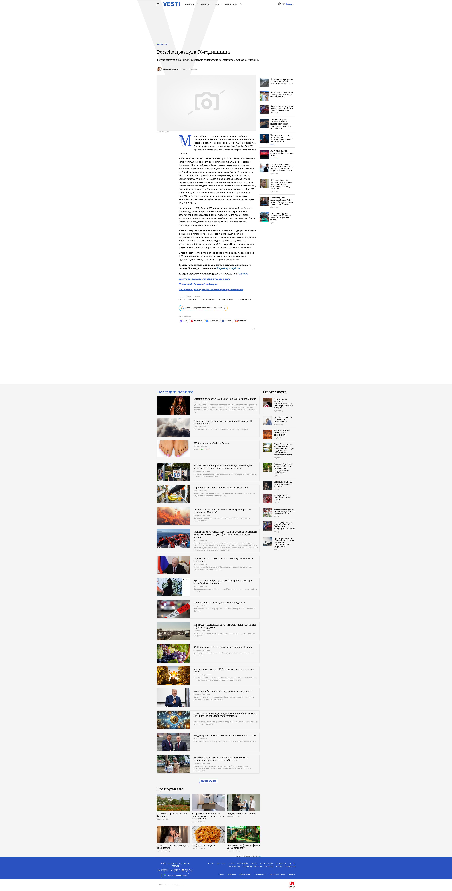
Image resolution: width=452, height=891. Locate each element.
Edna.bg (279, 866)
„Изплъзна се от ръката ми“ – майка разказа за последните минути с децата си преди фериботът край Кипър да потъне (225, 534)
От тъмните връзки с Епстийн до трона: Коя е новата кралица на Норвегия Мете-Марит (282, 167)
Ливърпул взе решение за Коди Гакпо (282, 497)
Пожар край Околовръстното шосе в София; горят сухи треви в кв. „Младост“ (223, 511)
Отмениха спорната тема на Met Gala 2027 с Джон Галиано (225, 398)
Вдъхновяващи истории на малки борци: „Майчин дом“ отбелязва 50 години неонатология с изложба (223, 466)
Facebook (228, 321)
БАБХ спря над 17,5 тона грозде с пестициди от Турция (223, 646)
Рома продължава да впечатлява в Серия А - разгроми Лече (284, 511)
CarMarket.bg (281, 863)
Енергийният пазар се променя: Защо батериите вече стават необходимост (281, 138)
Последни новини (175, 392)
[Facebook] (295, 877)
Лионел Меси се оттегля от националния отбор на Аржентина (281, 94)
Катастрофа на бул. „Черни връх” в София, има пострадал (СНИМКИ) (284, 525)
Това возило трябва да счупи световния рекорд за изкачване (211, 289)
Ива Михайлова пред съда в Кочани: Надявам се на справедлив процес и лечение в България (221, 759)
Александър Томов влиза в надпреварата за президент (223, 691)
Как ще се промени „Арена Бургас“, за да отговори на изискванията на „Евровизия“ (284, 542)
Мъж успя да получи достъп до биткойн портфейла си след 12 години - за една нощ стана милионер (225, 714)
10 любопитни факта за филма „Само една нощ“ (243, 846)
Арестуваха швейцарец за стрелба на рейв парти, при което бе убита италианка (223, 581)
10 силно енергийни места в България (172, 814)
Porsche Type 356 (208, 299)
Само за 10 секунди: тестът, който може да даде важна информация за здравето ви (283, 468)
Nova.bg (254, 863)
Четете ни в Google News (177, 875)
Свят (217, 4)
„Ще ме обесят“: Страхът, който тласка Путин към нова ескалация (223, 559)
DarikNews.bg (242, 863)
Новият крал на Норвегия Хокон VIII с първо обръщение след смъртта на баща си (281, 200)
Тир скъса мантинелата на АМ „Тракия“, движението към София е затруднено (225, 626)
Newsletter (198, 321)
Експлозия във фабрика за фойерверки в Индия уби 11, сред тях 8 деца (223, 422)
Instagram (243, 273)
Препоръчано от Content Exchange (247, 856)
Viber (185, 321)
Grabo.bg (258, 866)
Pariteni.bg (268, 866)
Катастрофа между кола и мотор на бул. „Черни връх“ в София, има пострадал (281, 109)
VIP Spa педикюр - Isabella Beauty (211, 443)
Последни (189, 4)
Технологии (162, 44)
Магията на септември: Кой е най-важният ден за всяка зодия (224, 670)
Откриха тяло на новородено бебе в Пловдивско (219, 602)
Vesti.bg (171, 4)
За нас (221, 874)
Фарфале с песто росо (203, 845)
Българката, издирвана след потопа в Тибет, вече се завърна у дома (281, 81)
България (204, 4)
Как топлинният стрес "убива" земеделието (282, 432)
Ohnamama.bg (234, 866)
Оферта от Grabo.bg (200, 446)
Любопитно (230, 4)
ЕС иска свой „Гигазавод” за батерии (198, 284)
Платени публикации (277, 874)
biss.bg (272, 144)
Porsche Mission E (226, 299)
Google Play (222, 268)
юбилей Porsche (244, 299)
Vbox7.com (220, 863)
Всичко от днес (208, 781)
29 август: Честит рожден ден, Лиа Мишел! (173, 846)
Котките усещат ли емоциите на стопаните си (283, 419)
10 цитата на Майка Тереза (241, 813)
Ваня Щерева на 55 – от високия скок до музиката (283, 484)
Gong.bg (231, 863)
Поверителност (260, 874)
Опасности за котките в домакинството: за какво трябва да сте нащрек (283, 403)
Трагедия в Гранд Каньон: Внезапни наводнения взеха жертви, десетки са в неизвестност (280, 123)
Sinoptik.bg (247, 866)
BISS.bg (292, 863)
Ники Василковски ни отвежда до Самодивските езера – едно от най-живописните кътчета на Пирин (284, 449)
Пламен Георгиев (170, 69)
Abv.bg (211, 863)
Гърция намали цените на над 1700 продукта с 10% (221, 487)
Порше (182, 299)
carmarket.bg (274, 158)
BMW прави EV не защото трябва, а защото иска (282, 153)
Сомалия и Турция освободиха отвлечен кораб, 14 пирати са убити (280, 216)
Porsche (193, 299)
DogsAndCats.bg (266, 863)
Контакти (291, 874)
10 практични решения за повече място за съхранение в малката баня (208, 816)
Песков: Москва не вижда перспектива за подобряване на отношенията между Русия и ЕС (281, 184)
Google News (213, 321)
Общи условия (245, 874)
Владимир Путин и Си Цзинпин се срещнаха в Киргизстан (225, 735)
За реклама (231, 874)
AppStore (235, 268)
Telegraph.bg (290, 866)
